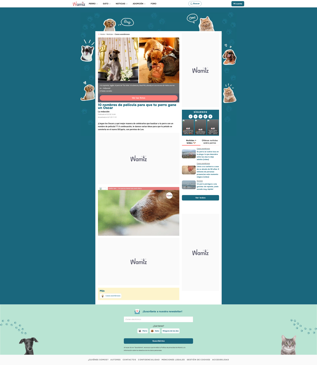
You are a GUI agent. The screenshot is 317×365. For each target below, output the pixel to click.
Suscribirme (158, 341)
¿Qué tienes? (158, 326)
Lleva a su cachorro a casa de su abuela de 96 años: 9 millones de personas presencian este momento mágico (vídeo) (208, 171)
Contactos (129, 359)
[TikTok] (205, 116)
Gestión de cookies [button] (198, 359)
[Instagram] (200, 116)
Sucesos (200, 181)
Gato (157, 331)
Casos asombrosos (122, 34)
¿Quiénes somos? (98, 359)
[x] (196, 116)
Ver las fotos (138, 98)
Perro (145, 331)
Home (102, 34)
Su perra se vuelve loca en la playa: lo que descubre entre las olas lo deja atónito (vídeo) (208, 156)
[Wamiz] (79, 4)
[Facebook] (191, 116)
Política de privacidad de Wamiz (172, 347)
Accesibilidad (220, 359)
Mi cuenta (237, 3)
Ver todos (200, 197)
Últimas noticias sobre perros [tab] (210, 141)
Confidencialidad (149, 359)
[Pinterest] (210, 116)
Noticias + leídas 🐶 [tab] (191, 141)
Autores (115, 359)
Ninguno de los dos (171, 331)
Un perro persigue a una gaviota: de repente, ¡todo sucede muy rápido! (207, 186)
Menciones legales (173, 359)
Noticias (110, 34)
